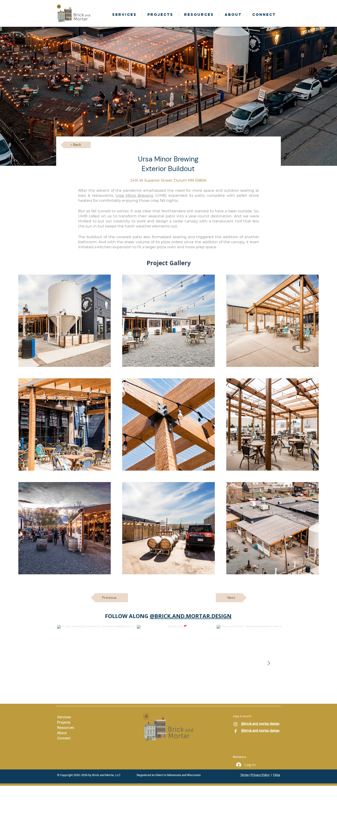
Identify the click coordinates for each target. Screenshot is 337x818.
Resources (65, 727)
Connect (63, 738)
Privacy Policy (260, 775)
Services (64, 717)
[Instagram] (235, 724)
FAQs (276, 775)
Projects (63, 722)
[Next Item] (268, 663)
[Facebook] (235, 731)
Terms (244, 775)
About (62, 733)
